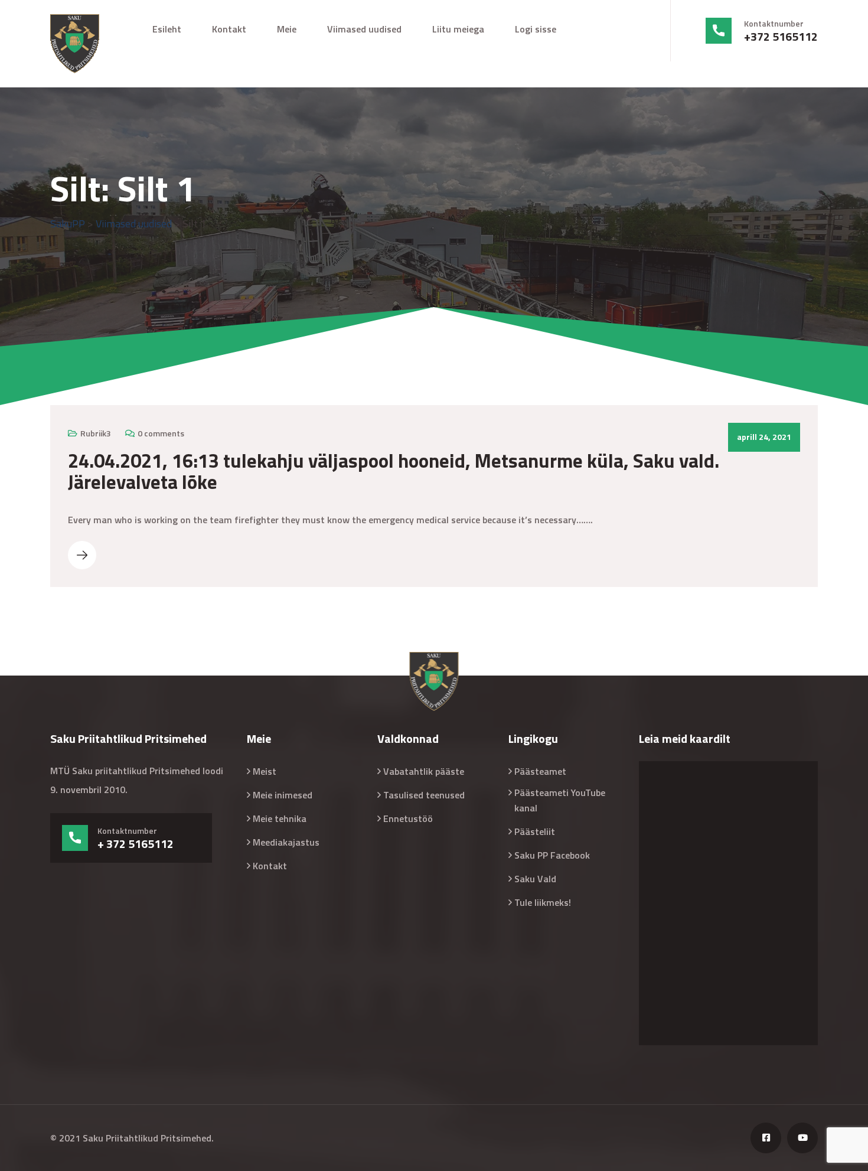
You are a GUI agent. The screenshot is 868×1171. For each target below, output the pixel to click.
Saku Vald (535, 879)
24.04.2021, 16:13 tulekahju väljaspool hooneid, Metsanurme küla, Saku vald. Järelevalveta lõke (393, 471)
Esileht (166, 29)
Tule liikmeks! (542, 902)
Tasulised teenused (424, 795)
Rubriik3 (95, 433)
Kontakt (229, 29)
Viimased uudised (364, 29)
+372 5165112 (781, 37)
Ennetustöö (408, 818)
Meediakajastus (286, 842)
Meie (286, 29)
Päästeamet (540, 771)
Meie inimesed (282, 795)
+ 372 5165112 (135, 844)
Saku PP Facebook (552, 855)
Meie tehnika (279, 818)
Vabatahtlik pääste (423, 771)
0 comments (161, 433)
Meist (264, 771)
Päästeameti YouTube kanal (559, 800)
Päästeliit (534, 831)
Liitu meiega (458, 29)
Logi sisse (535, 29)
